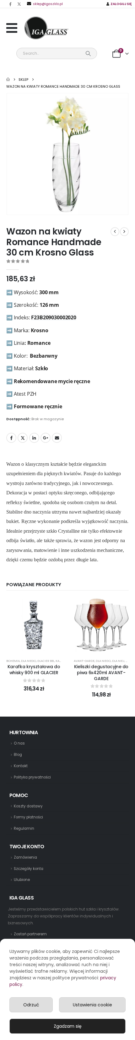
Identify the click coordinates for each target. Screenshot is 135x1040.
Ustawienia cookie (92, 1005)
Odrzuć (31, 1005)
